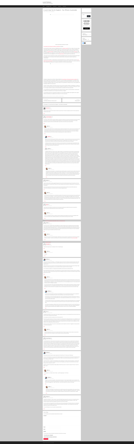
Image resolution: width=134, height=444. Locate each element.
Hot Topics (54, 6)
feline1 (47, 204)
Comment (45, 415)
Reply (44, 113)
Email (44, 429)
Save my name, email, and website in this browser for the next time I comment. (55, 433)
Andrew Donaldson (48, 116)
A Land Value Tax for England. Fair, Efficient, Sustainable (52, 46)
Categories (84, 33)
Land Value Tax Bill (50, 51)
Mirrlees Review (61, 53)
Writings (59, 6)
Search (83, 14)
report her (75, 51)
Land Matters (47, 2)
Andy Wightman (52, 11)
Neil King (49, 136)
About (43, 6)
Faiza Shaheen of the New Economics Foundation (69, 79)
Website (45, 431)
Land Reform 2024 (48, 6)
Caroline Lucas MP (65, 48)
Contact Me (64, 6)
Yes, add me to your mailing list (48, 435)
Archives (84, 38)
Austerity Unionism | (48, 242)
